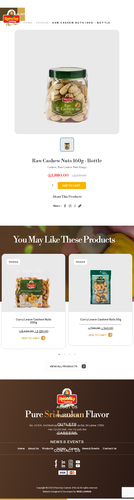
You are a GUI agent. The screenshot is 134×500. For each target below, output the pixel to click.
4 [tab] (75, 354)
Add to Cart (30, 338)
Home (67, 398)
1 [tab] (59, 354)
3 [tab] (69, 354)
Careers (67, 433)
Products (66, 416)
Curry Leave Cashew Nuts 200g (33, 321)
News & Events (67, 442)
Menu (23, 14)
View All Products (63, 366)
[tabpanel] (33, 303)
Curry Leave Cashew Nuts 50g (100, 319)
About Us (67, 407)
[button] (67, 145)
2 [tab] (64, 354)
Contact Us (67, 451)
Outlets (67, 424)
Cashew (43, 22)
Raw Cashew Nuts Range (72, 167)
